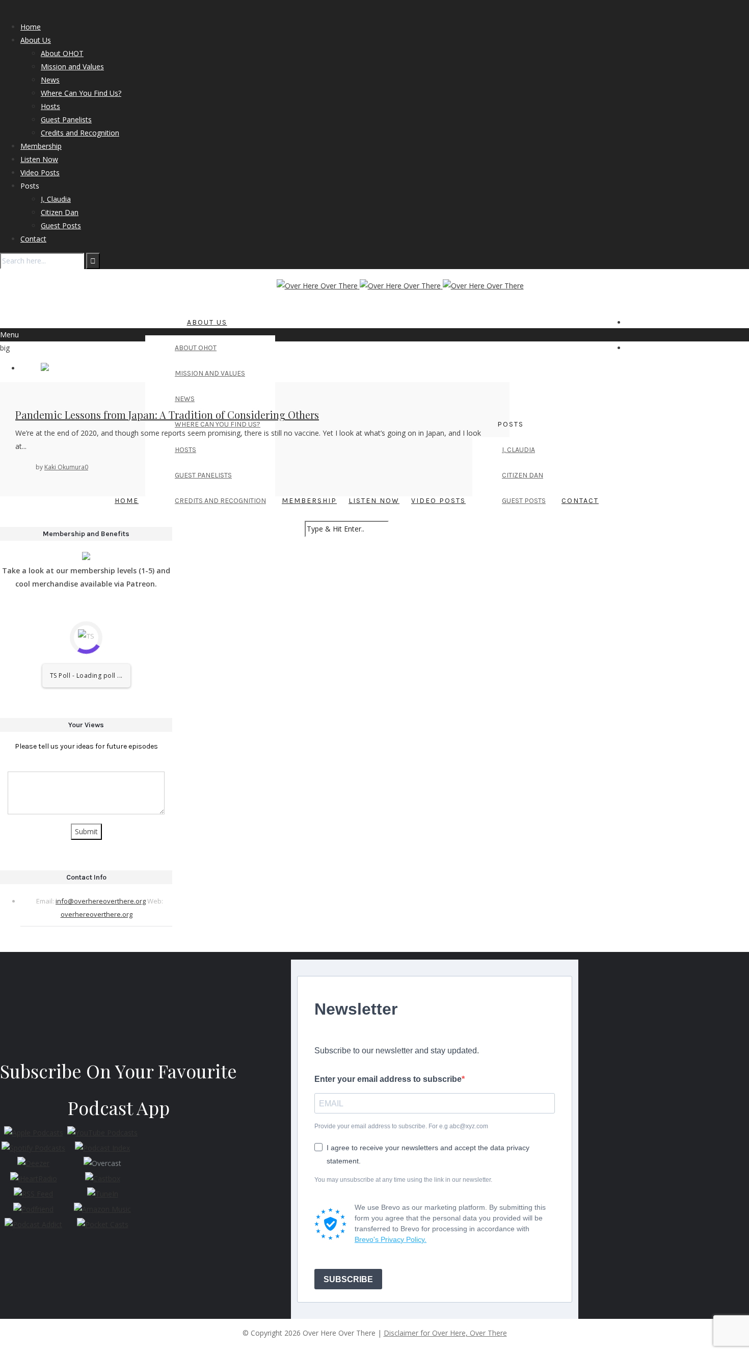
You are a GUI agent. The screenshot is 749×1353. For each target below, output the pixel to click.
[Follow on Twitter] (629, 322)
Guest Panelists (66, 119)
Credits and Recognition (80, 133)
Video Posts (40, 172)
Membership (41, 146)
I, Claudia (56, 199)
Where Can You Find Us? (81, 93)
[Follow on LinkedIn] (646, 322)
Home (30, 27)
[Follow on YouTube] (651, 322)
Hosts (50, 106)
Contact (33, 239)
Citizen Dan (59, 212)
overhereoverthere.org (96, 914)
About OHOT (62, 53)
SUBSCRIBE (348, 1279)
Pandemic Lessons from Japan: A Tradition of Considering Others (167, 414)
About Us (35, 40)
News (50, 80)
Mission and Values (72, 66)
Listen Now (39, 159)
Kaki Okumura (64, 467)
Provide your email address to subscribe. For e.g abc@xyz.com (401, 1126)
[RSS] (657, 322)
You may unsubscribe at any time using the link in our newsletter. (403, 1179)
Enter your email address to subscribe (388, 1079)
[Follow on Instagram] (640, 322)
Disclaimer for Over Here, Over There (445, 1333)
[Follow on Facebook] (634, 322)
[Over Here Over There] (400, 285)
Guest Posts (61, 225)
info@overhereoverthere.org (101, 901)
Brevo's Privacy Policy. (390, 1239)
